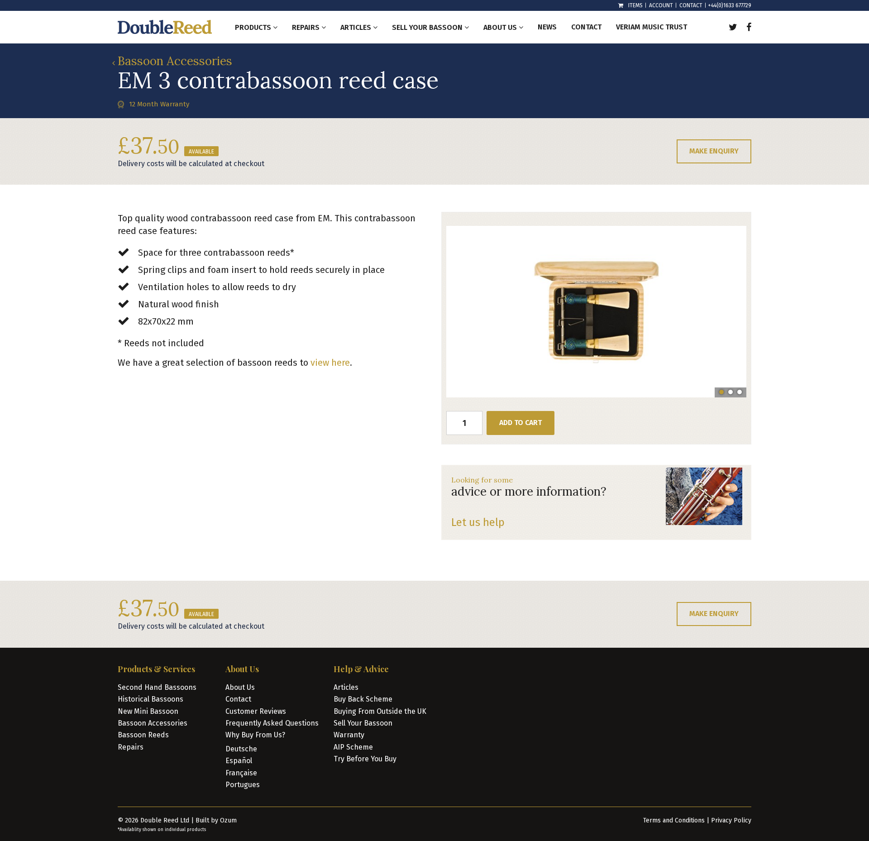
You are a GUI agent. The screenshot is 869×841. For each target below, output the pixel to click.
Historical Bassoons (150, 699)
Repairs (130, 747)
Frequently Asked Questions (272, 723)
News (547, 27)
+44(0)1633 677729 (729, 5)
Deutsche (241, 749)
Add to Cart (520, 422)
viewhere (330, 362)
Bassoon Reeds (143, 735)
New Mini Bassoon (148, 711)
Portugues (242, 784)
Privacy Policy (731, 820)
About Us (240, 687)
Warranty (349, 735)
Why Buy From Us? (255, 735)
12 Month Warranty (159, 104)
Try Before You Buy (365, 759)
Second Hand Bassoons (157, 687)
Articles (346, 687)
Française (241, 773)
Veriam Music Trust (651, 27)
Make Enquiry (714, 151)
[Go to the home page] (165, 27)
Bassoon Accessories (175, 60)
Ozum (228, 820)
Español (238, 760)
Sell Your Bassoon (363, 723)
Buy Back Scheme (363, 699)
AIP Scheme (353, 747)
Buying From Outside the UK (380, 711)
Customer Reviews (255, 711)
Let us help (478, 522)
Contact (690, 5)
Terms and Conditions (674, 820)
